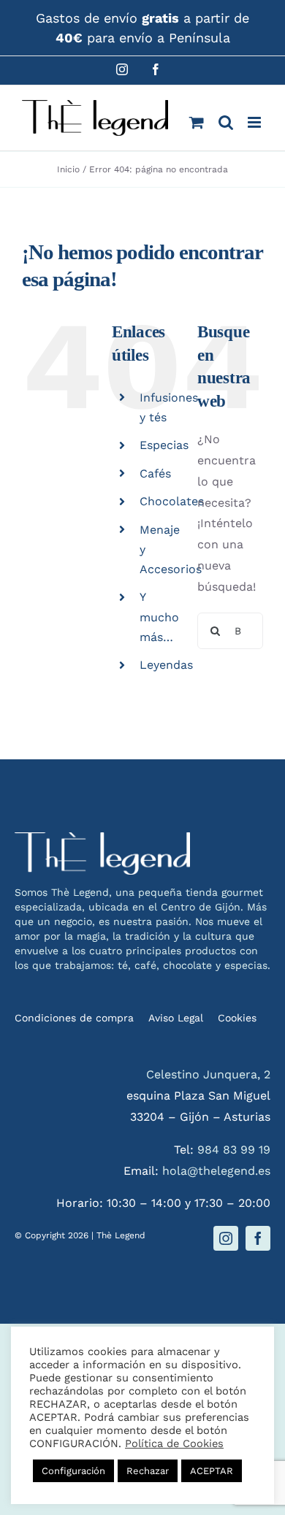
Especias (164, 445)
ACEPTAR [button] (211, 1470)
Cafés (155, 473)
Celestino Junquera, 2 (208, 1074)
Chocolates (172, 501)
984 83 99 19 (233, 1150)
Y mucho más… (159, 616)
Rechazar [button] (147, 1470)
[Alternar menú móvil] (255, 122)
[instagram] (225, 1238)
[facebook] (258, 1238)
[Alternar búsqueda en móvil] (225, 122)
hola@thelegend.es (216, 1171)
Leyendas (166, 665)
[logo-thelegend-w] (102, 838)
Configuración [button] (73, 1470)
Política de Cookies (174, 1443)
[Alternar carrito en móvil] (196, 122)
